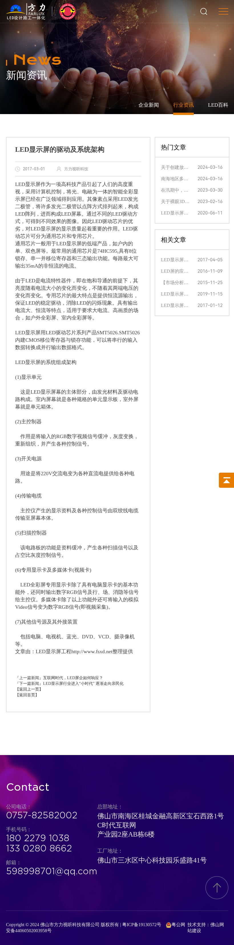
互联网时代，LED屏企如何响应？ (73, 678)
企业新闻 (148, 105)
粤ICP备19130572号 (141, 924)
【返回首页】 (27, 695)
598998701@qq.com (51, 871)
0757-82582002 (41, 815)
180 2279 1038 (37, 838)
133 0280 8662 (39, 848)
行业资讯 (183, 105)
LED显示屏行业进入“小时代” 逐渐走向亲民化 (83, 683)
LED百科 (218, 105)
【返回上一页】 (29, 689)
